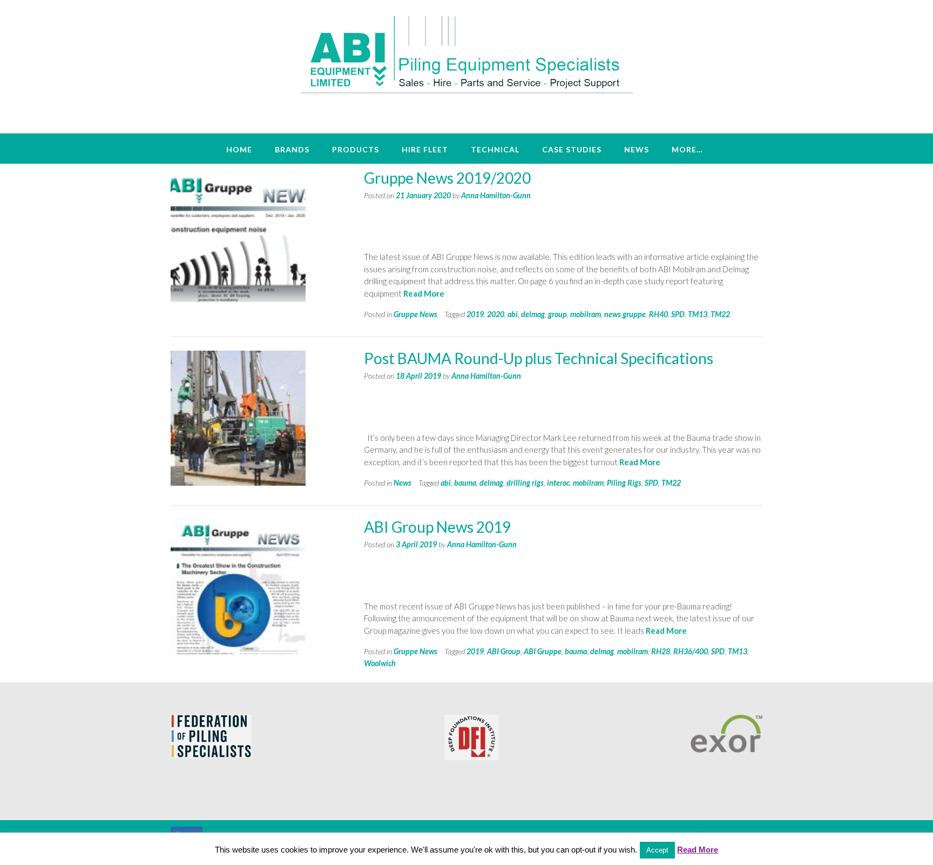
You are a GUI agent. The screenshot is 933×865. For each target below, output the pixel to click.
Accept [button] (657, 850)
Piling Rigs (624, 482)
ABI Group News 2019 (437, 527)
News (636, 149)
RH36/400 (690, 651)
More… (687, 149)
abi (513, 314)
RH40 (658, 314)
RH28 (660, 651)
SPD (678, 314)
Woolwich (380, 663)
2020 (495, 314)
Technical (495, 149)
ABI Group (503, 651)
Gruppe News (415, 314)
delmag (533, 314)
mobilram (585, 314)
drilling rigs (525, 482)
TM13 (697, 314)
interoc (558, 482)
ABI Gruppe (543, 651)
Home (239, 149)
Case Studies (571, 149)
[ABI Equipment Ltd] (467, 54)
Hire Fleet (425, 149)
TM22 (720, 314)
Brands (292, 149)
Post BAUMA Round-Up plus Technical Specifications (538, 358)
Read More (423, 293)
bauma (465, 482)
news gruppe (625, 314)
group (557, 314)
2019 (475, 314)
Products (355, 149)
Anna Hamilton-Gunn (496, 195)
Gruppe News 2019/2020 (447, 178)
